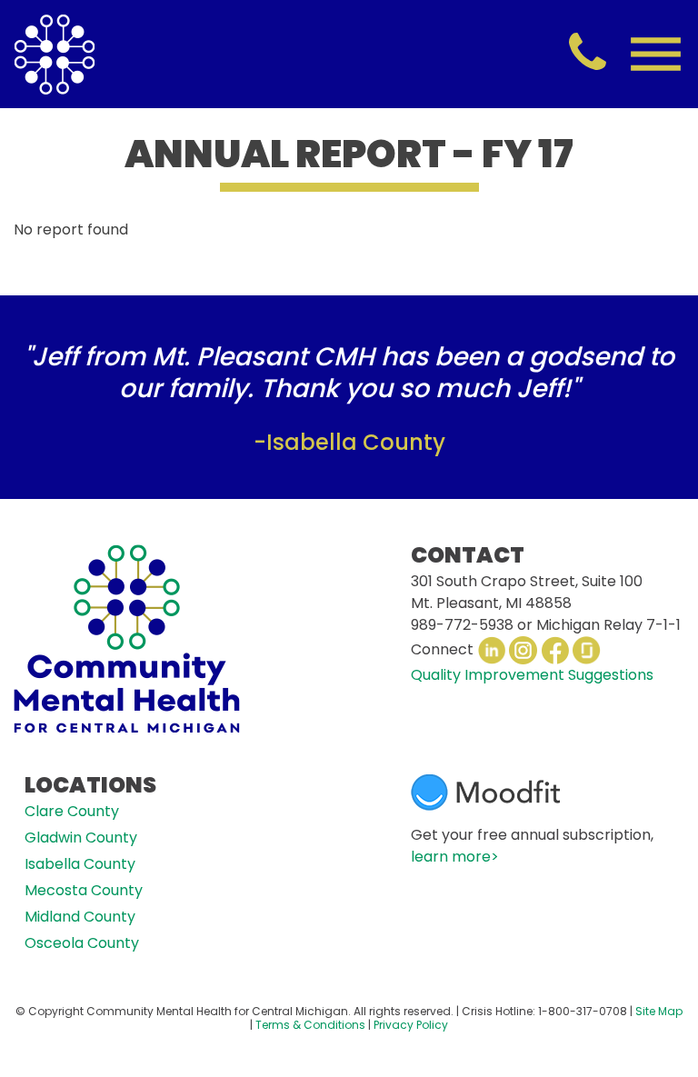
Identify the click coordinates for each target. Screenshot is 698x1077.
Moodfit (485, 792)
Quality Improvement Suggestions (532, 674)
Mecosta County (84, 890)
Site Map (659, 1011)
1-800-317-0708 (582, 1011)
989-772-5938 (462, 624)
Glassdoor (587, 650)
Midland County (80, 916)
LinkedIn (491, 650)
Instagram (523, 650)
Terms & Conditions (310, 1024)
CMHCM (54, 54)
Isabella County (80, 863)
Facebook (555, 650)
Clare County (72, 811)
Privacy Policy (411, 1024)
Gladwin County (81, 837)
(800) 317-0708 (587, 53)
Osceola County (82, 942)
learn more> (455, 856)
